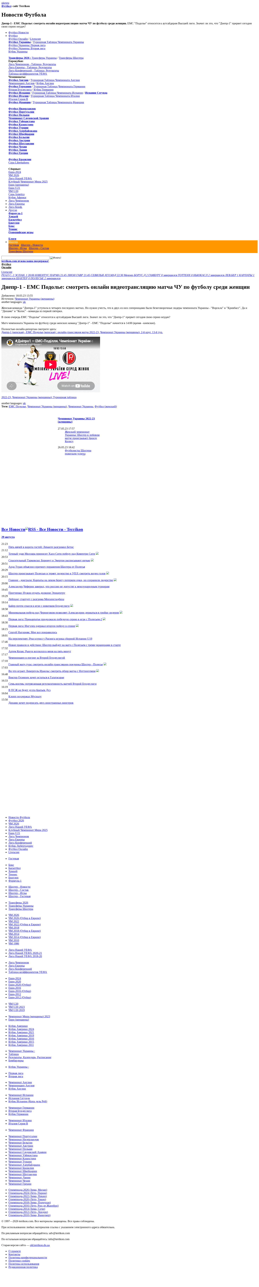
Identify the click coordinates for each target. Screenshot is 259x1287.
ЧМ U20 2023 (16, 1006)
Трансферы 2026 (18, 902)
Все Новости (13, 529)
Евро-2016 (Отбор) (19, 991)
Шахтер (13, 241)
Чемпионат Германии (21, 1107)
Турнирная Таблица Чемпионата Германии (59, 86)
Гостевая (13, 245)
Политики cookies (19, 1260)
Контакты (14, 1254)
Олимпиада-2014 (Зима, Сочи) (26, 1208)
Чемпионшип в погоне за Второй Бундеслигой (36, 657)
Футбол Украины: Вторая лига (26, 48)
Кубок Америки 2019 (21, 1035)
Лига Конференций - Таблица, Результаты (33, 70)
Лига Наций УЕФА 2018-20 (25, 956)
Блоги (12, 238)
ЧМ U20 (13, 191)
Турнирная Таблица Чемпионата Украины (58, 42)
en (5, 2)
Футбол (6, 6)
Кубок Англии (45, 83)
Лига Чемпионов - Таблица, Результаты (32, 64)
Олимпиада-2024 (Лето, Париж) (27, 1192)
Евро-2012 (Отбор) (19, 997)
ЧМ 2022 (13, 921)
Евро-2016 (14, 987)
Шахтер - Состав (39, 248)
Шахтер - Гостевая (19, 896)
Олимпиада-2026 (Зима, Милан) (27, 1189)
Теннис (12, 229)
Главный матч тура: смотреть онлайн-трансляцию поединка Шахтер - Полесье (55, 664)
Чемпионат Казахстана (22, 1158)
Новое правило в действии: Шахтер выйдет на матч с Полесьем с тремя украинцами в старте (64, 645)
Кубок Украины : (18, 1066)
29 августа (8, 536)
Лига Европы (16, 203)
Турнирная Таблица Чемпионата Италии (55, 95)
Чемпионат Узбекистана (23, 1155)
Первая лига (15, 1073)
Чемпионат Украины (80, 406)
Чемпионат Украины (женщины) (34, 298)
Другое (12, 210)
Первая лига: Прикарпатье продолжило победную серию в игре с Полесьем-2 (55, 619)
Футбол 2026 (16, 820)
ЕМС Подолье (17, 406)
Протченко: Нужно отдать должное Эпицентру (36, 592)
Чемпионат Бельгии (20, 1142)
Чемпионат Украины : (21, 1050)
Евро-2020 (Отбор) (19, 984)
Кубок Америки (18, 1025)
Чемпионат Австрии (20, 1145)
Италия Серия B (18, 99)
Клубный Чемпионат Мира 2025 (28, 181)
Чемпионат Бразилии (21, 1167)
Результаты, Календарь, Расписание (29, 1057)
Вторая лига (15, 1076)
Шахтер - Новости (32, 245)
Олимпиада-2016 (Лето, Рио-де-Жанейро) (33, 1205)
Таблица (13, 1054)
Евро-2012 (14, 994)
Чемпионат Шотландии (22, 1174)
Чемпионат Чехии (19, 1180)
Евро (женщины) (18, 184)
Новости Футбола (19, 817)
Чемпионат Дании (19, 1177)
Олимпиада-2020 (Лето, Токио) (27, 1199)
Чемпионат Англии (20, 1082)
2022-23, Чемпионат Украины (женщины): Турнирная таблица (38, 397)
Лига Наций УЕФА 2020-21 (25, 953)
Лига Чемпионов (18, 200)
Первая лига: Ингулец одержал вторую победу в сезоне (41, 625)
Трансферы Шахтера (71, 57)
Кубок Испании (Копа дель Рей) (27, 1101)
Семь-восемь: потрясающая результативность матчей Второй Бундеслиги (52, 683)
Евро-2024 (14, 172)
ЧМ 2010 (13, 940)
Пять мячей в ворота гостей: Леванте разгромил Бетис (41, 547)
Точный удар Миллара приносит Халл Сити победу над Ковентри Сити (51, 553)
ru (8, 2)
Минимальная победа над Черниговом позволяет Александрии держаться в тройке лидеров (63, 612)
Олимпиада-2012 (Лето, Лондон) (28, 1212)
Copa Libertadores (18, 162)
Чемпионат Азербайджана (24, 1164)
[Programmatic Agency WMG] (3, 1272)
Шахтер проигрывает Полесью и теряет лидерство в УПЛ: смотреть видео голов (57, 573)
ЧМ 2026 (13, 175)
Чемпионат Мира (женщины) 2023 (29, 1016)
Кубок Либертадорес (20, 845)
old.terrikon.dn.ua (40, 1245)
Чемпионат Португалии (22, 1136)
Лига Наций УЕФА (20, 178)
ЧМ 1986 (13, 943)
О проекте (14, 1251)
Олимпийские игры (20, 232)
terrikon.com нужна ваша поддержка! (25, 261)
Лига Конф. (15, 206)
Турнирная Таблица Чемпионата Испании (57, 92)
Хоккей (13, 216)
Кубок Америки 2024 (21, 1029)
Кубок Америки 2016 (21, 1038)
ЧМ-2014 (13, 933)
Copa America (16, 194)
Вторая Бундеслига (20, 89)
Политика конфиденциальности (27, 1257)
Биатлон (13, 222)
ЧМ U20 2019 (16, 1010)
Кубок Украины (17, 51)
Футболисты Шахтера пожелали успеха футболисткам (78, 454)
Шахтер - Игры (17, 248)
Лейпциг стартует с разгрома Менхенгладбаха (36, 599)
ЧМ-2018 (13, 927)
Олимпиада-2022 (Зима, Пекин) (27, 1196)
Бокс (11, 225)
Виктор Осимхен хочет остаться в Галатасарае (36, 677)
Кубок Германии (44, 89)
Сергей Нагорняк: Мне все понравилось (32, 632)
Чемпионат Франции (21, 1129)
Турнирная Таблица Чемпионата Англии (55, 80)
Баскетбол (15, 219)
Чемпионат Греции (19, 1183)
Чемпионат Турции (20, 1161)
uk (2, 2)
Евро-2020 (14, 981)
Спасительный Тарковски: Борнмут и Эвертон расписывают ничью (49, 560)
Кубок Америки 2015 (21, 1041)
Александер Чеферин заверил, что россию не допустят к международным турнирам (58, 586)
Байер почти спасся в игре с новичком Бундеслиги (39, 605)
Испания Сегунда (19, 1098)
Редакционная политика (23, 1267)
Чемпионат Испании (20, 1095)
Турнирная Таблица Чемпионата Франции (58, 102)
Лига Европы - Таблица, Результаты (30, 67)
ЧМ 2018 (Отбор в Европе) (24, 930)
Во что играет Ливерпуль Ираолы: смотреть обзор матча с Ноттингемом (51, 671)
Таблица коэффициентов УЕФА (27, 73)
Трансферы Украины (44, 57)
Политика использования (23, 1263)
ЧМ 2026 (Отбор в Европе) (24, 918)
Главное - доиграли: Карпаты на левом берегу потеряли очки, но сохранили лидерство (60, 580)
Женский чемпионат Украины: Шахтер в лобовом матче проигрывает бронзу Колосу (82, 436)
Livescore (35, 38)
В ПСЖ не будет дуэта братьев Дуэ (29, 690)
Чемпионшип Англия (21, 83)
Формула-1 (15, 213)
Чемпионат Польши (20, 1148)
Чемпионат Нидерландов (23, 1139)
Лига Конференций (20, 842)
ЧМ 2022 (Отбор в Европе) (24, 924)
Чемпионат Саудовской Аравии (27, 1152)
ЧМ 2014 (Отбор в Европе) (24, 937)
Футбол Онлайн (18, 38)
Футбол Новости (18, 32)
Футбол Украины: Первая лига (26, 45)
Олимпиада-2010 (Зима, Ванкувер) (29, 1215)
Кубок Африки (17, 197)
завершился (156, 275)
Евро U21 (14, 187)
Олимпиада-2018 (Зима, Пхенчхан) (29, 1202)
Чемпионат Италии (20, 1120)
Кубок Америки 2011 (21, 1044)
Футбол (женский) (106, 406)
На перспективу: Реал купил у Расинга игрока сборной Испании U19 (50, 638)
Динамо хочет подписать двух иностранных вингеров (40, 702)
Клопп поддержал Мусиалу (25, 696)
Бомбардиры (16, 1060)
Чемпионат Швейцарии (22, 1171)
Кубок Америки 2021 (21, 1032)
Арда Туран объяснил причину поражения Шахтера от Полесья (46, 566)
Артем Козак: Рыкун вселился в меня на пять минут (39, 651)
